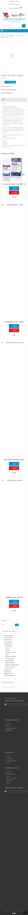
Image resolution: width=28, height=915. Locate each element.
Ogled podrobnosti (15, 193)
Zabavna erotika (8, 669)
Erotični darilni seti (9, 660)
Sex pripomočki (7, 639)
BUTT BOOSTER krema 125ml (14, 460)
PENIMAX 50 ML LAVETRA (14, 597)
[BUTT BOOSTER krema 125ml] (14, 400)
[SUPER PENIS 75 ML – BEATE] (14, 262)
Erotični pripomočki (8, 637)
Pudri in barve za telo (10, 667)
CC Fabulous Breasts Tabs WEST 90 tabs (14, 184)
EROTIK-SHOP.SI (14, 19)
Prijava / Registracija (14, 8)
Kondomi (7, 654)
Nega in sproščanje (9, 662)
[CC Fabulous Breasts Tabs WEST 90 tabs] (14, 170)
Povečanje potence (20, 35)
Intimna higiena (8, 646)
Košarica (17, 1)
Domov (3, 35)
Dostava (8, 783)
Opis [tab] (3, 99)
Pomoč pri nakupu (10, 774)
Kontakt (8, 756)
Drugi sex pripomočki (9, 675)
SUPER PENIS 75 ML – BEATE (14, 322)
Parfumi (7, 648)
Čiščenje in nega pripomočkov (12, 664)
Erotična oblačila (8, 641)
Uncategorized (7, 671)
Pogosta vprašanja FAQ (14, 4)
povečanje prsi (8, 93)
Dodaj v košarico (11, 82)
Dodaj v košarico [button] (15, 188)
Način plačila (9, 780)
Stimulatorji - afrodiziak (10, 656)
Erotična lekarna (10, 35)
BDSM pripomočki (8, 673)
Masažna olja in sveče (10, 652)
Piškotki (8, 763)
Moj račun (11, 1)
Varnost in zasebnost (11, 761)
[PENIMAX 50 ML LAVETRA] (14, 538)
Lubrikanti (7, 650)
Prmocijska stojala (8, 635)
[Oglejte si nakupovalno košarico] (19, 8)
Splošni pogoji (9, 758)
